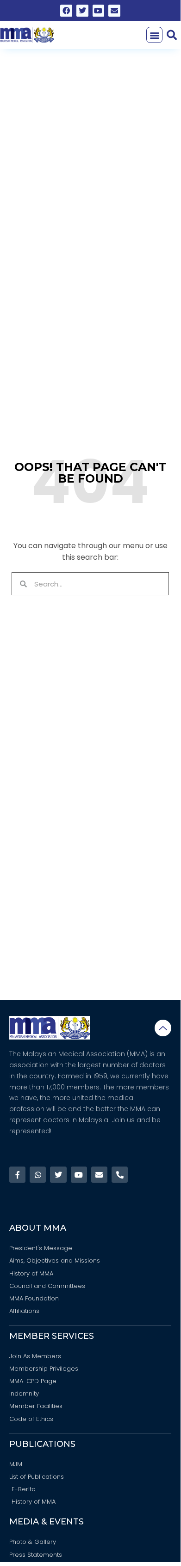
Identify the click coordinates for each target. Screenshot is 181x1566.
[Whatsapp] (38, 1175)
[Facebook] (66, 11)
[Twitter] (82, 11)
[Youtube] (99, 11)
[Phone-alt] (120, 1175)
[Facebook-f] (17, 1175)
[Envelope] (114, 11)
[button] (154, 35)
